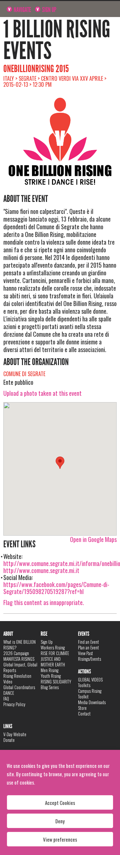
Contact (84, 713)
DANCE (8, 692)
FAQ (6, 698)
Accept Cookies (60, 802)
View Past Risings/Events (89, 656)
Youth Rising (51, 675)
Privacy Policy (14, 704)
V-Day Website (14, 734)
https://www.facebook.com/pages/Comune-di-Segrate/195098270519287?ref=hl (56, 588)
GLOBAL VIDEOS (90, 679)
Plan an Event (88, 647)
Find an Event (88, 641)
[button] (60, 463)
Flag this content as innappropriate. (43, 602)
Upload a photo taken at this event (42, 393)
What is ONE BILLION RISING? (19, 644)
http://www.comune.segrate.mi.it (41, 570)
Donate (9, 740)
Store (82, 707)
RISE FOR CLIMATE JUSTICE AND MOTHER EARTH (55, 659)
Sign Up (48, 10)
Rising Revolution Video (17, 678)
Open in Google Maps (93, 539)
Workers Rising (53, 647)
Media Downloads (92, 702)
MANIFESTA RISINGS (18, 658)
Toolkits (84, 685)
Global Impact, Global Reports (20, 667)
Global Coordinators (19, 687)
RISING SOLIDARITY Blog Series (56, 684)
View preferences (60, 839)
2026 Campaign (16, 653)
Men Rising (49, 670)
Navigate (22, 10)
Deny (60, 821)
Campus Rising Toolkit (89, 693)
